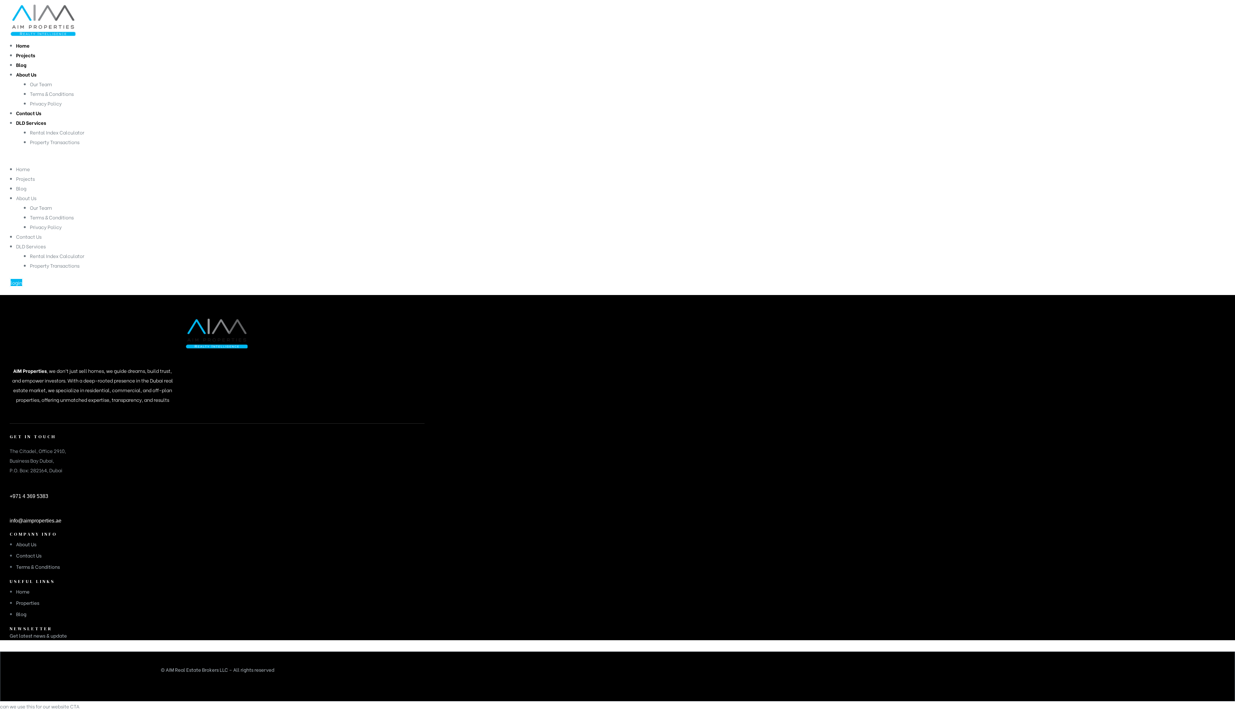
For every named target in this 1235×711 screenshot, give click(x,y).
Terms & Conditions (52, 217)
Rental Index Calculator (57, 255)
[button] (16, 282)
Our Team (41, 207)
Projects (25, 178)
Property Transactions (54, 265)
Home (23, 168)
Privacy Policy (46, 226)
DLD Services (31, 246)
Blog (21, 188)
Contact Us (28, 236)
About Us (26, 197)
